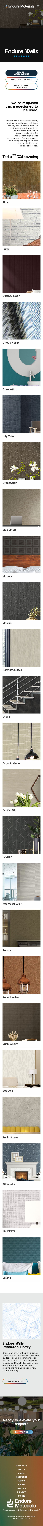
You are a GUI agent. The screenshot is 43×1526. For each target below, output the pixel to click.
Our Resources (15, 1381)
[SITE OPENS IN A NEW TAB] (19, 1496)
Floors (21, 1481)
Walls (21, 1469)
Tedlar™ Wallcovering (21, 73)
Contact (21, 1488)
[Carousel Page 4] (21, 56)
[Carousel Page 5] (24, 56)
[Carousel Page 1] (14, 56)
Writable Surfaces (21, 80)
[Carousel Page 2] (16, 56)
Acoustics (21, 1477)
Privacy (21, 1492)
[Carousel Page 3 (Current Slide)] (19, 56)
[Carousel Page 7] (28, 56)
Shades (21, 1473)
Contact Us (21, 1432)
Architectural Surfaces (21, 86)
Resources (21, 1466)
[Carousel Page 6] (26, 56)
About (21, 1485)
